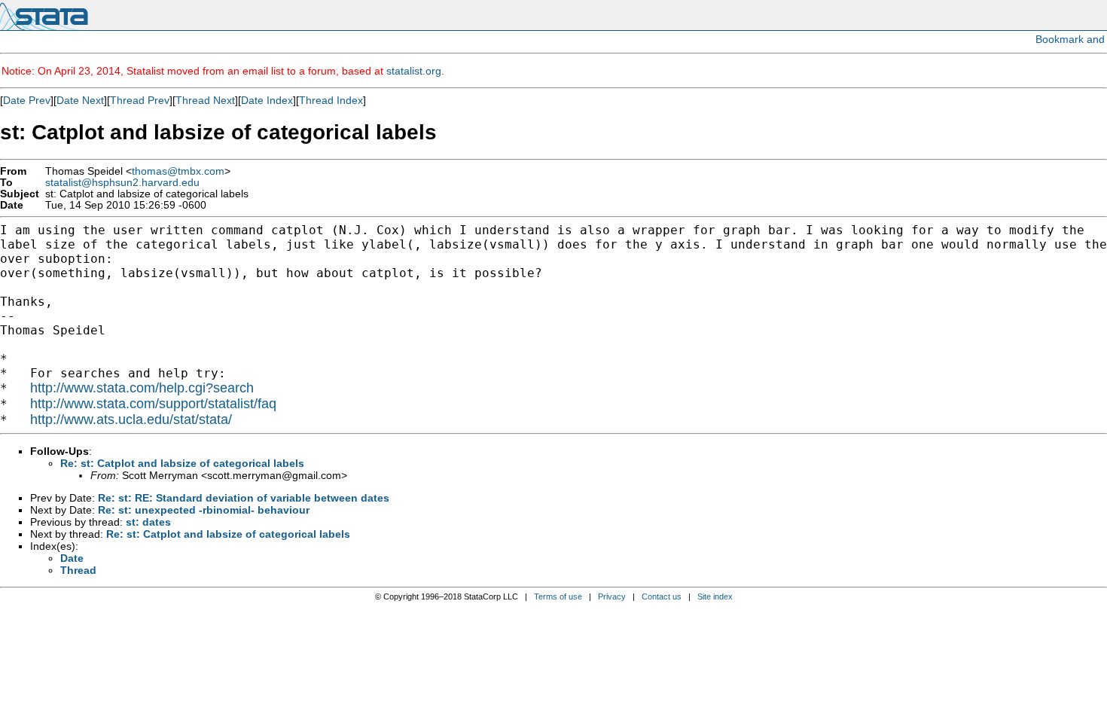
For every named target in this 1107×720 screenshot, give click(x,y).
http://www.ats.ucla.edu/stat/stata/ (131, 419)
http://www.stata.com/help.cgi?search (142, 387)
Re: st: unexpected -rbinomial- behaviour (204, 510)
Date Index (267, 100)
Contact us (662, 596)
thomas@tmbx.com (178, 171)
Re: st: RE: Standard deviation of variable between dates (243, 498)
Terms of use (558, 596)
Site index (715, 596)
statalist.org (413, 71)
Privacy (612, 596)
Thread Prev (139, 100)
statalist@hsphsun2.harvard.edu (122, 182)
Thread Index (331, 100)
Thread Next (205, 100)
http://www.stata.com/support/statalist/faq (153, 403)
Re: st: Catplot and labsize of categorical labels (182, 463)
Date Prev (26, 100)
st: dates (148, 522)
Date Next (80, 100)
